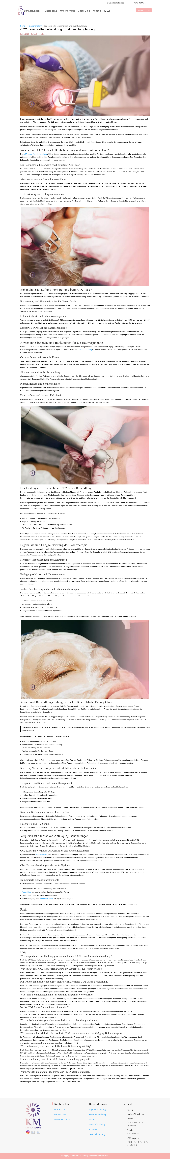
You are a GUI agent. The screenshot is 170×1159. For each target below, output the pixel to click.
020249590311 (140, 2)
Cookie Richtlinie (62, 1119)
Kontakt (97, 11)
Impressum (59, 1109)
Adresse (131, 1118)
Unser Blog (84, 11)
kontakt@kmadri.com (115, 2)
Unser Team (51, 11)
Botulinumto (40, 854)
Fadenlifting (26, 892)
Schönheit (93, 1129)
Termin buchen (143, 10)
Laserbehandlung (97, 1134)
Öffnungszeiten (134, 1138)
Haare (91, 1119)
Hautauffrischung (97, 1124)
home (22, 26)
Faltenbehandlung (34, 26)
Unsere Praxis (67, 11)
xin (46, 854)
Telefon (130, 1129)
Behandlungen (32, 11)
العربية (107, 11)
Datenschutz (60, 1114)
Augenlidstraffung (46, 898)
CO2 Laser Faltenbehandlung (35, 154)
